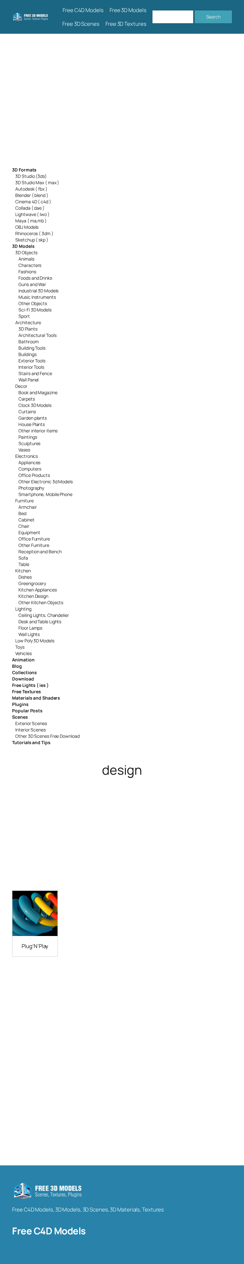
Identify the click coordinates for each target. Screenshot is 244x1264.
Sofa (23, 558)
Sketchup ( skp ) (31, 240)
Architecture (28, 322)
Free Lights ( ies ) (30, 685)
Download (23, 679)
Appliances (29, 462)
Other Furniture (33, 545)
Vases (24, 450)
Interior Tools (31, 367)
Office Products (34, 475)
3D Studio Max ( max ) (37, 182)
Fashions (27, 272)
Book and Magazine (37, 392)
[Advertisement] (122, 100)
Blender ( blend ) (31, 195)
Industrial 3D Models (38, 291)
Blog (17, 666)
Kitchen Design (33, 596)
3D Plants (27, 329)
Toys (19, 647)
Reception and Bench (39, 551)
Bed (22, 513)
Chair (23, 526)
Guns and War (32, 284)
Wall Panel (28, 380)
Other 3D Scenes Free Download (47, 736)
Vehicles (23, 653)
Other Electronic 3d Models (45, 481)
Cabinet (26, 520)
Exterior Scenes (31, 723)
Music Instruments (37, 297)
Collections (24, 672)
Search (213, 17)
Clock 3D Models (34, 405)
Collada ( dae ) (29, 208)
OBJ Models (26, 227)
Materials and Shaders (36, 698)
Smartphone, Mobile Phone (45, 494)
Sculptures (29, 443)
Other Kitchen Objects (40, 602)
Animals (26, 259)
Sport (24, 316)
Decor (21, 386)
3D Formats (24, 170)
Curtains (27, 412)
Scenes (20, 717)
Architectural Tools (37, 335)
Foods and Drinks (35, 278)
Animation (23, 660)
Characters (29, 265)
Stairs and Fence (35, 373)
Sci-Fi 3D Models (34, 310)
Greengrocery (32, 583)
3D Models (23, 246)
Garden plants (32, 418)
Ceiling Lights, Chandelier (43, 615)
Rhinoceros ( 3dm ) (34, 233)
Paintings (27, 437)
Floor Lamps (30, 628)
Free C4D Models (49, 1230)
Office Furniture (34, 539)
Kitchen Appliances (37, 590)
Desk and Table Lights (39, 621)
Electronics (26, 456)
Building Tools (31, 348)
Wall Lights (29, 634)
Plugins (20, 704)
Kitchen (22, 571)
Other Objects (32, 303)
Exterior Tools (31, 361)
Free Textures (26, 691)
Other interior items (38, 431)
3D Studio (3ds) (31, 176)
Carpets (26, 399)
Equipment (29, 532)
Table (23, 564)
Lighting (23, 609)
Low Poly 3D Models (34, 641)
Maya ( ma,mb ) (31, 221)
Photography (31, 488)
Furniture (24, 501)
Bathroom (28, 342)
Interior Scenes (30, 730)
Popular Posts (27, 711)
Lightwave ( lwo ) (32, 214)
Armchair (27, 507)
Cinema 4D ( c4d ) (33, 202)
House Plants (31, 424)
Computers (29, 469)
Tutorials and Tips (31, 742)
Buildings (27, 354)
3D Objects (26, 252)
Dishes (24, 577)
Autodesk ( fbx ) (31, 189)
